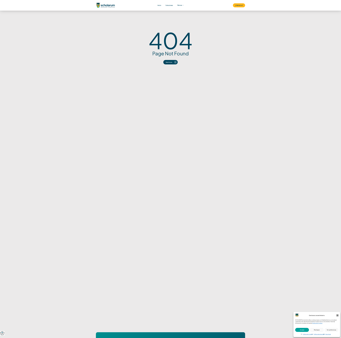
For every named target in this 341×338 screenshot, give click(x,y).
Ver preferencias (331, 330)
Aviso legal (328, 334)
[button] (337, 315)
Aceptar (302, 330)
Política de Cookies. (317, 323)
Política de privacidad (319, 334)
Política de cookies (308, 334)
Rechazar (317, 330)
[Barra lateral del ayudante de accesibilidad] (2, 333)
